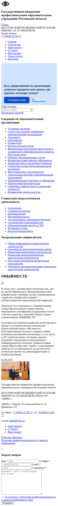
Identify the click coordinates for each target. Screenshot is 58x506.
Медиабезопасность (18, 216)
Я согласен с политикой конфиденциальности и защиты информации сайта (28, 498)
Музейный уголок (18, 228)
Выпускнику (15, 53)
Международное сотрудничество (26, 172)
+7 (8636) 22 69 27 (11, 36)
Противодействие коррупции (24, 183)
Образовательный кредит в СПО (26, 225)
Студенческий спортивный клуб (26, 222)
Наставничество (17, 213)
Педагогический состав (21, 146)
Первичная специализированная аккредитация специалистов (26, 256)
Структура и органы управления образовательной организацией (26, 133)
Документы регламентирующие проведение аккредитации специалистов (32, 268)
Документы (14, 137)
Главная (12, 41)
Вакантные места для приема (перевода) (30, 163)
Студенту (13, 50)
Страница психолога (19, 211)
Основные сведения (19, 128)
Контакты (13, 59)
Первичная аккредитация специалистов (30, 252)
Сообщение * (39, 467)
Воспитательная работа (20, 231)
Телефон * (44, 461)
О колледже (14, 44)
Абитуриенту (15, 47)
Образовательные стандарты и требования (31, 180)
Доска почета (15, 56)
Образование (15, 140)
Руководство (15, 143)
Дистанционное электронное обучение (29, 219)
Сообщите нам (17, 100)
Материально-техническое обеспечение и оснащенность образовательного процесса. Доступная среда (31, 151)
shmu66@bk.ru (17, 420)
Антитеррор (14, 208)
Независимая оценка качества (24, 192)
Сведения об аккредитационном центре (30, 249)
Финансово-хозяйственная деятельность (30, 160)
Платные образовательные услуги (26, 157)
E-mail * (36, 464)
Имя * (4, 461)
